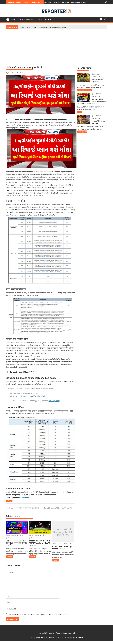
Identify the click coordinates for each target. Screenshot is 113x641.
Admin (21, 73)
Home (13, 19)
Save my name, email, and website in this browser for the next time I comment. (38, 614)
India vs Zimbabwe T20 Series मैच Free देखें (57, 508)
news (79, 112)
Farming (80, 90)
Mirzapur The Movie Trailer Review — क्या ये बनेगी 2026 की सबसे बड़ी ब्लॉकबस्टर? (59, 2)
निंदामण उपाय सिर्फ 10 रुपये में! (83, 2)
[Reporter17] (8, 19)
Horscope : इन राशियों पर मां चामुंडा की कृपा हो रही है (23, 508)
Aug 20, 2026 (97, 74)
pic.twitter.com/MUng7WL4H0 (32, 396)
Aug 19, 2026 (97, 94)
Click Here (35, 356)
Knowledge (88, 90)
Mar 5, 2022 (57, 544)
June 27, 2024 (54, 400)
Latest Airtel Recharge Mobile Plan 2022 (63, 532)
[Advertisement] (56, 45)
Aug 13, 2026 (97, 116)
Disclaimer (47, 19)
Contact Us (21, 19)
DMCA (40, 19)
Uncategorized (82, 131)
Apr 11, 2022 (35, 535)
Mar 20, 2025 (12, 535)
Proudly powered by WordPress (41, 637)
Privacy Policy (31, 19)
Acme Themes (78, 637)
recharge (9, 501)
